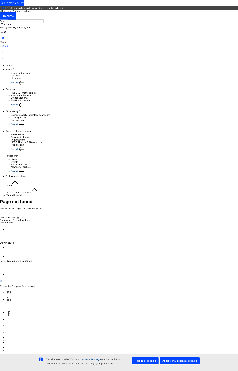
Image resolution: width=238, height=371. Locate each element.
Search (4, 21)
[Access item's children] (14, 69)
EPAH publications (20, 100)
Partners (15, 75)
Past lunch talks (19, 164)
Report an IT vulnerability (19, 337)
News (14, 159)
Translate (8, 15)
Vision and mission (20, 73)
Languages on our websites (20, 340)
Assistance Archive (21, 95)
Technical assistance (16, 176)
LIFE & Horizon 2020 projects (26, 142)
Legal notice (12, 347)
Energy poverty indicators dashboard (30, 115)
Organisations (18, 139)
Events (14, 162)
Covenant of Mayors (21, 137)
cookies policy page (90, 359)
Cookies (10, 342)
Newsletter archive (21, 167)
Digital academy (19, 97)
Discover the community (18, 131)
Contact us (11, 332)
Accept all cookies (145, 360)
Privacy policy (13, 345)
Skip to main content (12, 3)
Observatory (12, 111)
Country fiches (18, 117)
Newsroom (11, 156)
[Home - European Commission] (15, 11)
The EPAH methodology (23, 93)
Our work (10, 89)
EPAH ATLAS (18, 134)
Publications (17, 120)
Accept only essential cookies (179, 360)
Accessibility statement (18, 256)
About (9, 69)
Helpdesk (16, 78)
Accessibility (12, 350)
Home (9, 65)
